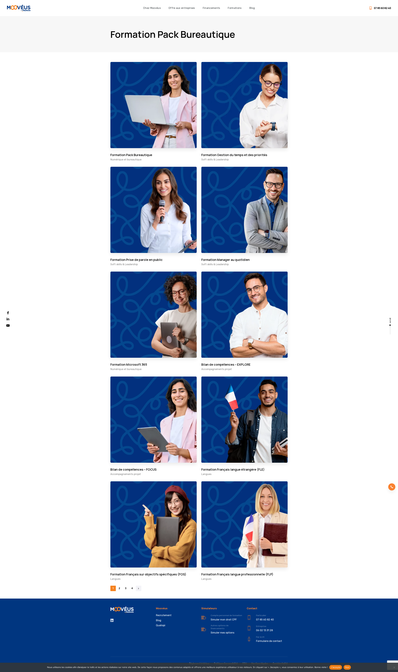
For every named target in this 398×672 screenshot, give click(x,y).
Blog (252, 8)
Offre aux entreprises (182, 8)
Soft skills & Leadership (215, 159)
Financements (211, 8)
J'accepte (335, 667)
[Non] (394, 667)
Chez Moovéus (152, 8)
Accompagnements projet (216, 369)
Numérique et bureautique (125, 159)
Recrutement (163, 615)
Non (347, 667)
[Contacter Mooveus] (267, 639)
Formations (234, 8)
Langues (206, 474)
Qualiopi (160, 625)
